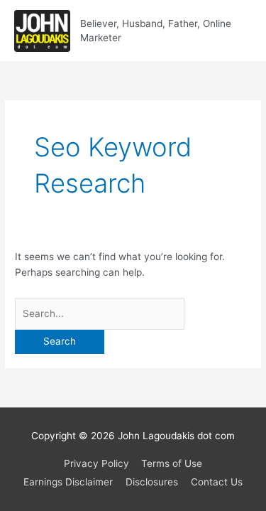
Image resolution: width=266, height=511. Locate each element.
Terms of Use (171, 463)
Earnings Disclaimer (68, 482)
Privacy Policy (96, 463)
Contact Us (217, 482)
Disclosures (152, 482)
